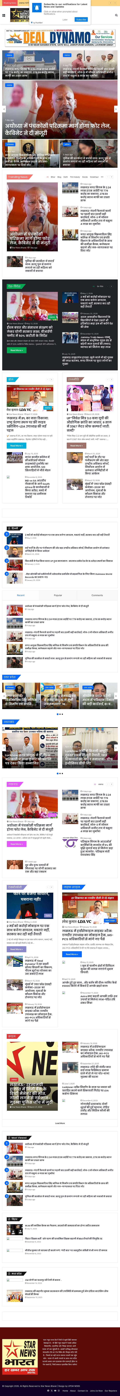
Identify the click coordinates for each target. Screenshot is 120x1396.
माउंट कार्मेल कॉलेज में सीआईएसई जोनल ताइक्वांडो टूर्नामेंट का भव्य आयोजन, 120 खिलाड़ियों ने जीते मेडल (37, 464)
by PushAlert (37, 22)
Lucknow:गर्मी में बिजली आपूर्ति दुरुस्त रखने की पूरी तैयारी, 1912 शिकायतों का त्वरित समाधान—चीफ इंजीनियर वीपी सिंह (89, 757)
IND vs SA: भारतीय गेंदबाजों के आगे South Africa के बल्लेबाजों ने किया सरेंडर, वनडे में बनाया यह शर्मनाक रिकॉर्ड (37, 489)
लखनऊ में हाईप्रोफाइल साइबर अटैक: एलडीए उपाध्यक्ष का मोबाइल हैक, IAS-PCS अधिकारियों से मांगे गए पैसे (38, 1014)
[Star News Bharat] (20, 15)
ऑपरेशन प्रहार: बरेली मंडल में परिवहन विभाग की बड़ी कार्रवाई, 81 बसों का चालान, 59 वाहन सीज (98, 704)
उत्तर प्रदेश (49, 687)
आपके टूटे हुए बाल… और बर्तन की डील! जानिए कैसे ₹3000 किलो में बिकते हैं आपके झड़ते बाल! (89, 984)
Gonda (85, 177)
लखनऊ (9, 85)
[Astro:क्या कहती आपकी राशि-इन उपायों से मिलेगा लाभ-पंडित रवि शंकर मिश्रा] (63, 992)
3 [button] (62, 714)
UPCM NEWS (74, 1386)
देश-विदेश (100, 286)
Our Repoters (111, 1391)
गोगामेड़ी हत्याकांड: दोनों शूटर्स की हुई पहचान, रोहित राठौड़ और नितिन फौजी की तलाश (95, 1109)
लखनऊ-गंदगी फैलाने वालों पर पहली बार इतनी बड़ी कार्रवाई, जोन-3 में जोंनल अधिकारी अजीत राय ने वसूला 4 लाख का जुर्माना (89, 72)
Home (65, 1391)
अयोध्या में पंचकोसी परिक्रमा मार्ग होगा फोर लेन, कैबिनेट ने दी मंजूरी (57, 606)
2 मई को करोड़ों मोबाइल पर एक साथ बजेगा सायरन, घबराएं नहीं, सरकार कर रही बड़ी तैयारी (95, 301)
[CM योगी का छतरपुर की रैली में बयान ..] (15, 1283)
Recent (20, 595)
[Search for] (116, 16)
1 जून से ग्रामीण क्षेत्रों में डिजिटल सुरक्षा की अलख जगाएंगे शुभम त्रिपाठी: (97, 969)
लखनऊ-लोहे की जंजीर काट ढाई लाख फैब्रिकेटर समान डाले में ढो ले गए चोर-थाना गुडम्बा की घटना (95, 1072)
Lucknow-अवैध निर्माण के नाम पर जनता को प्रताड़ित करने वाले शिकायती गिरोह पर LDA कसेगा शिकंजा (86, 1090)
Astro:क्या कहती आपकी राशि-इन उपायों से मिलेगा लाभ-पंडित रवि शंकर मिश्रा (98, 1000)
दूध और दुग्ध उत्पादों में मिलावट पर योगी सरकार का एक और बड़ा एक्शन (40, 868)
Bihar (53, 177)
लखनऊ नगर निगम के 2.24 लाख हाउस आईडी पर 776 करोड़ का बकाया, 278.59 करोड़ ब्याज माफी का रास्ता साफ (30, 72)
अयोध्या (67, 144)
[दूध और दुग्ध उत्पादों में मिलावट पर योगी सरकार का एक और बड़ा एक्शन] (15, 864)
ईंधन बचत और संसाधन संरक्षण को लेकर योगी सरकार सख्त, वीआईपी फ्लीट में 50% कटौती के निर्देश (30, 331)
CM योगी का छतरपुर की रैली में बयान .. (43, 1280)
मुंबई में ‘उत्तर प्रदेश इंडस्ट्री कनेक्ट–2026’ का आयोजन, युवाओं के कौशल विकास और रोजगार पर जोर (98, 490)
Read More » (17, 350)
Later (65, 19)
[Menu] (3, 16)
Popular (58, 595)
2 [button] (60, 714)
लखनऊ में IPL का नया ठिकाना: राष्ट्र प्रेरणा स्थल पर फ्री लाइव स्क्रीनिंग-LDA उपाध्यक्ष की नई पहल (28, 424)
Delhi (66, 177)
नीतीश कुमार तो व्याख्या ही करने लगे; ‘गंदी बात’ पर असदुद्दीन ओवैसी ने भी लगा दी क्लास (66, 1250)
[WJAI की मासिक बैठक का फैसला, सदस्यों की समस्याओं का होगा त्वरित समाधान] (15, 1229)
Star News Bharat (19, 248)
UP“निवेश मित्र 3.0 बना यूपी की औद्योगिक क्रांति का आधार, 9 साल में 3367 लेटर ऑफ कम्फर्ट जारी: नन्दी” (89, 424)
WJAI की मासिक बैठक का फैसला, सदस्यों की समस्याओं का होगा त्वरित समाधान (62, 1225)
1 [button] (58, 714)
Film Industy (75, 177)
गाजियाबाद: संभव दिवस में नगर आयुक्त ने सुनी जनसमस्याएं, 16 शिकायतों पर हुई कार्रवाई (60, 704)
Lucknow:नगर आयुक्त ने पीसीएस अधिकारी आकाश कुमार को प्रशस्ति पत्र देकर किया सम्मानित (28, 759)
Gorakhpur (94, 177)
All (48, 177)
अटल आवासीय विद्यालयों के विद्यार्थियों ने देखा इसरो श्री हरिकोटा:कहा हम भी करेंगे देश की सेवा (96, 322)
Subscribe (81, 19)
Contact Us (83, 1391)
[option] (60, 109)
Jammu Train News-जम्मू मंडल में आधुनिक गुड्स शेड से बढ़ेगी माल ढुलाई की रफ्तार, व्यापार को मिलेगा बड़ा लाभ (96, 342)
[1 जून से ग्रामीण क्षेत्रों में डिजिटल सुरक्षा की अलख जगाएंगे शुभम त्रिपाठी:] (63, 962)
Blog (59, 177)
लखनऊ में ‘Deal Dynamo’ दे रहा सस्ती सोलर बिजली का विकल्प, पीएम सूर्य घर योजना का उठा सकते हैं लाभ (38, 967)
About (73, 1391)
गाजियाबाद (10, 144)
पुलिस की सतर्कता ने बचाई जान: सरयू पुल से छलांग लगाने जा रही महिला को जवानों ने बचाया (87, 162)
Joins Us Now (96, 1391)
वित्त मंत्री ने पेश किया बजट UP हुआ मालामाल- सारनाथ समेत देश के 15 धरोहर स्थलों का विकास (69, 561)
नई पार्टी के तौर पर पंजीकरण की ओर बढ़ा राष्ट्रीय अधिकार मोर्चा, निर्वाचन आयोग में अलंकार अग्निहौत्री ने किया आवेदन (97, 465)
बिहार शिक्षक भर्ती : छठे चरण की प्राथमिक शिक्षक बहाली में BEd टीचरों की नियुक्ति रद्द (63, 1238)
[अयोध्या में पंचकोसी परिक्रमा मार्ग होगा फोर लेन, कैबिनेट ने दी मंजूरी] (60, 109)
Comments (97, 595)
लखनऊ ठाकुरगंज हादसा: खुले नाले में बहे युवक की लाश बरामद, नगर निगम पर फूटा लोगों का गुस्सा (87, 361)
